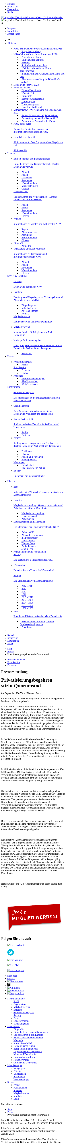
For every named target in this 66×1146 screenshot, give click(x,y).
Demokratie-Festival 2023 (26, 84)
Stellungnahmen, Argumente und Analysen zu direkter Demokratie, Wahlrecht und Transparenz (37, 444)
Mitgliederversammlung (33, 513)
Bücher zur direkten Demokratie (29, 476)
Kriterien (25, 62)
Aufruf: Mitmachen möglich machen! (39, 115)
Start (9, 648)
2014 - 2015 (27, 586)
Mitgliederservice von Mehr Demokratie (33, 321)
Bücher (17, 470)
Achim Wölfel (28, 532)
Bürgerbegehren (29, 305)
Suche (10, 12)
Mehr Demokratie (16, 998)
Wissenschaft (20, 565)
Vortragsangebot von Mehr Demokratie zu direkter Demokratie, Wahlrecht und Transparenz (38, 347)
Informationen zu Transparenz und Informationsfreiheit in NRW (30, 255)
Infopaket (12, 28)
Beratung (18, 292)
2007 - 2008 (27, 600)
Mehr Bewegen (14, 1065)
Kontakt (11, 3)
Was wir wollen (29, 183)
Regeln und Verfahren (32, 456)
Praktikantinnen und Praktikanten (30, 551)
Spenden (18, 1090)
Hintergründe (13, 387)
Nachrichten (19, 1076)
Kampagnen (19, 1068)
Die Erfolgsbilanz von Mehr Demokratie (33, 580)
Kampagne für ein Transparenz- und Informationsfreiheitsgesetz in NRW (31, 130)
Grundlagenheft (21, 405)
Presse (10, 356)
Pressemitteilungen (23, 362)
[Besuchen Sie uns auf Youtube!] (15, 960)
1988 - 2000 (27, 608)
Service (11, 1082)
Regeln (24, 174)
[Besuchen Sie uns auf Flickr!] (13, 965)
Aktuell (25, 172)
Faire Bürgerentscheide (25, 137)
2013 (23, 588)
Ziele (16, 486)
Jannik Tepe (27, 549)
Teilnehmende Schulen (32, 59)
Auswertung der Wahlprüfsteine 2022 (39, 118)
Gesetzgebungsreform (24, 1057)
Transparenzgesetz (30, 104)
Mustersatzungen (29, 186)
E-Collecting (27, 465)
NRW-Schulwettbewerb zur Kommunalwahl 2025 (38, 48)
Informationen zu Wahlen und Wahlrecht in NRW (38, 224)
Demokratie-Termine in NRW (28, 286)
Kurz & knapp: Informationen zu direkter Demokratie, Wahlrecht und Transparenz (33, 412)
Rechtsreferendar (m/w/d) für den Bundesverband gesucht (37, 623)
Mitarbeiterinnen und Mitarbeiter (29, 521)
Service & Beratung (17, 276)
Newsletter (12, 31)
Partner (17, 1018)
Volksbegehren (28, 308)
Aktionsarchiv (20, 150)
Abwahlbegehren (29, 310)
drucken (11, 978)
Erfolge (17, 575)
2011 (23, 594)
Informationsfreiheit (23, 1043)
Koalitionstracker (22, 87)
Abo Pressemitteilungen (33, 378)
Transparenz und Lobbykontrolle (29, 248)
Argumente (26, 180)
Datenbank (26, 177)
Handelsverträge (21, 1060)
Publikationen (20, 1087)
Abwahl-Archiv (29, 232)
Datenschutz (13, 9)
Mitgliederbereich (22, 327)
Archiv (24, 207)
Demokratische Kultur (24, 1046)
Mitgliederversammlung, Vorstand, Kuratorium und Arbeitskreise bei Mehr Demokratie (38, 506)
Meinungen (19, 462)
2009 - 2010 (27, 597)
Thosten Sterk (28, 543)
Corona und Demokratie (25, 1062)
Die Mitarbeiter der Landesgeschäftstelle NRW (36, 527)
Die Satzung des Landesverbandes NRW (33, 559)
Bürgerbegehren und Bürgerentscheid (32, 158)
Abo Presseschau (29, 381)
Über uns (11, 481)
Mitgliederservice (22, 316)
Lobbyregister (28, 101)
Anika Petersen (28, 546)
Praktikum (26, 627)
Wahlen (17, 218)
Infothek (18, 1096)
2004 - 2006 (27, 602)
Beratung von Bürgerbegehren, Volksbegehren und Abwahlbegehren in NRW (38, 298)
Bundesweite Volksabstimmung (29, 1037)
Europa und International (26, 1048)
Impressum (12, 6)
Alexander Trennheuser (32, 535)
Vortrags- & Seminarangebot (27, 340)
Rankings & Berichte (24, 419)
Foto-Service (20, 367)
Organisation (20, 1004)
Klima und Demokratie (25, 1054)
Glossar (25, 188)
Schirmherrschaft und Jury (34, 65)
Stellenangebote (21, 1023)
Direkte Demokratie (31, 90)
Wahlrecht (18, 1040)
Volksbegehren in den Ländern (28, 1034)
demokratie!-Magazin (24, 392)
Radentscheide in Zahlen (33, 468)
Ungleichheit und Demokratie (28, 1051)
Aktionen (11, 43)
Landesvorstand (29, 516)
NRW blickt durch (22, 123)
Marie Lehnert (28, 540)
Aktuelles (26, 246)
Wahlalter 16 (27, 93)
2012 (23, 591)
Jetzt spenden (13, 33)
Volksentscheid (21, 191)
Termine (17, 281)
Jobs (16, 611)
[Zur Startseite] (32, 17)
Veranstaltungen (21, 1079)
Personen (25, 370)
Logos (24, 373)
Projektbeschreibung (31, 51)
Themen (11, 153)
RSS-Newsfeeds (29, 384)
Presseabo (18, 375)
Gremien (18, 500)
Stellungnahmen (29, 459)
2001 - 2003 (27, 605)
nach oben (12, 975)
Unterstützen (20, 1073)
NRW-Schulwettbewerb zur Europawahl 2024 (36, 54)
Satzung (17, 554)
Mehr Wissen (13, 1026)
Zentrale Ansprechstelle (32, 98)
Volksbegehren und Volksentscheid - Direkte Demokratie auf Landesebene (35, 198)
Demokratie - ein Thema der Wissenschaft (34, 570)
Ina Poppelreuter (29, 537)
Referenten (26, 353)
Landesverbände (21, 1021)
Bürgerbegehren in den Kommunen (31, 1032)
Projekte (17, 1071)
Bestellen (25, 435)
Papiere (17, 438)
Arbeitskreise (27, 519)
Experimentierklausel (31, 107)
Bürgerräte (26, 96)
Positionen (26, 451)
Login (16, 1098)
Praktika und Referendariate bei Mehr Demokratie (38, 616)
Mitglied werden (21, 1093)
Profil (16, 1001)
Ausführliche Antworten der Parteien (39, 121)
